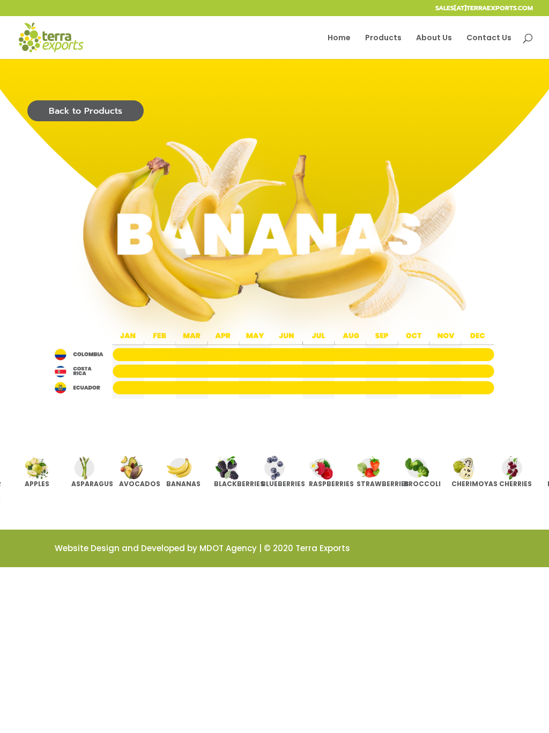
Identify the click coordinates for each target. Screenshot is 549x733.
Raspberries (331, 483)
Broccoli (422, 483)
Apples (37, 483)
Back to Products (85, 111)
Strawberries (383, 483)
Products (383, 38)
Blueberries (283, 483)
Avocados (139, 483)
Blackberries (239, 483)
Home (339, 38)
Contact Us (488, 38)
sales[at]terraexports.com (484, 9)
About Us (434, 38)
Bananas (183, 483)
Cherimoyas (474, 483)
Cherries (515, 483)
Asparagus (92, 483)
